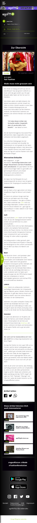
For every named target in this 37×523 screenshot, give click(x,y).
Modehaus (24, 323)
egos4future (15, 462)
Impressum (30, 503)
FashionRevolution (18, 465)
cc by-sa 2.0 (30, 73)
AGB (22, 503)
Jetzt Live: (9, 21)
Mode (24, 462)
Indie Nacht (27, 33)
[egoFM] (8, 16)
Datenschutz (14, 503)
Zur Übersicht (18, 47)
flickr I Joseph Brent (22, 73)
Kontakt (5, 503)
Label (22, 202)
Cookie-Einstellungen (17, 505)
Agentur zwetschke (21, 519)
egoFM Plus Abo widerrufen (18, 509)
